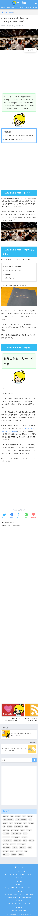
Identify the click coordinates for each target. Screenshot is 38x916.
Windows (6, 830)
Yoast (22, 830)
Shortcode (18, 823)
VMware (9, 826)
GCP (10, 525)
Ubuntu (31, 823)
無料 (26, 851)
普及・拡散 (29, 894)
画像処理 (13, 854)
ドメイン (12, 844)
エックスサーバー (16, 833)
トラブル (5, 844)
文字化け (5, 851)
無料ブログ (6, 854)
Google (17, 525)
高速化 (28, 897)
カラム (25, 833)
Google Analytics (21, 819)
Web (26, 826)
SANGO (5, 823)
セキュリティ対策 (11, 894)
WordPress (11, 7)
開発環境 (21, 854)
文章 (16, 881)
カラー (21, 904)
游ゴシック (19, 851)
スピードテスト (7, 840)
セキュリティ (17, 840)
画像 (21, 881)
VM (4, 826)
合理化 (9, 897)
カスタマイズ (14, 874)
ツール (23, 888)
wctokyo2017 (18, 826)
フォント (27, 904)
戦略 (20, 910)
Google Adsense (8, 819)
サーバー (24, 837)
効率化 (15, 897)
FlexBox (17, 816)
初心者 (29, 847)
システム (19, 891)
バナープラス (6, 847)
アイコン (28, 830)
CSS (11, 816)
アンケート (6, 833)
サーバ (18, 888)
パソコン (15, 847)
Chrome (5, 816)
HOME (20, 867)
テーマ (25, 840)
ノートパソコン (21, 844)
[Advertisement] (19, 73)
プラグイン (23, 847)
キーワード (6, 837)
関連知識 (19, 907)
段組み (12, 851)
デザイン (31, 840)
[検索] (34, 760)
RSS (30, 819)
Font (24, 816)
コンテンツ (20, 7)
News (3, 7)
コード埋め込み (15, 837)
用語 (24, 910)
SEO (11, 823)
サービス (28, 7)
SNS (25, 823)
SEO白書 (21, 2)
